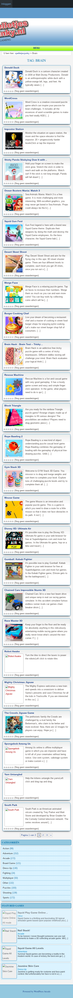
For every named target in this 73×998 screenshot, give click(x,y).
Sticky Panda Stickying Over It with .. (25, 159)
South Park (10, 805)
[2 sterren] (7, 91)
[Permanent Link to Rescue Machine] (14, 386)
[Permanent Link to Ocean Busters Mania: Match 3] (14, 202)
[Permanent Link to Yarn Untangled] (14, 786)
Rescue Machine (14, 375)
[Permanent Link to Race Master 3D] (14, 632)
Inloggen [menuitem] (6, 3)
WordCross (10, 98)
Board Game (9, 863)
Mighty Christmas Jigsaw (19, 682)
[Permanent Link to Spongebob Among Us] (14, 755)
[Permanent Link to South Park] (14, 816)
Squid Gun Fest (13, 221)
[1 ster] (5, 91)
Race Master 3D (13, 620)
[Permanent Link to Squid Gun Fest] (14, 233)
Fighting (7, 873)
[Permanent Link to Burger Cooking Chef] (14, 325)
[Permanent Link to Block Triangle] (14, 417)
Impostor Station (14, 129)
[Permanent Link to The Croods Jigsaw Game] (14, 724)
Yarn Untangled (13, 774)
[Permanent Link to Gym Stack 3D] (14, 478)
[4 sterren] (11, 91)
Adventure (8, 853)
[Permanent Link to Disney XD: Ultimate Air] (14, 540)
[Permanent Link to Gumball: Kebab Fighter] (14, 571)
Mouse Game (12, 497)
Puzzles (7, 888)
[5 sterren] (13, 91)
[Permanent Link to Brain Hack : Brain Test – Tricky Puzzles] (14, 356)
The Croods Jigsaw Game (19, 713)
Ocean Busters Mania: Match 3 (22, 190)
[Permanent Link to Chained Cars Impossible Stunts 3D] (14, 601)
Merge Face (11, 282)
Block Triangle (12, 405)
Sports (6, 897)
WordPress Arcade (42, 991)
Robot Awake (12, 651)
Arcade (6, 858)
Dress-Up (7, 868)
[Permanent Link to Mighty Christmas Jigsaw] (14, 694)
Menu (36, 48)
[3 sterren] (9, 91)
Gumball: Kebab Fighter (18, 559)
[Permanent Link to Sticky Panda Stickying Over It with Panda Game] (14, 171)
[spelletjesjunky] (37, 17)
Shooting (7, 892)
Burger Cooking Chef (16, 313)
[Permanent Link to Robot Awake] (14, 663)
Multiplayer (8, 878)
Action (6, 848)
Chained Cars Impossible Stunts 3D (24, 590)
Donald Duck (11, 67)
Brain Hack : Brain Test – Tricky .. (23, 344)
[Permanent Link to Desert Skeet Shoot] (14, 263)
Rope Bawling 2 (13, 436)
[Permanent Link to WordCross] (14, 110)
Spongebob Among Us (17, 743)
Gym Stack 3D (12, 467)
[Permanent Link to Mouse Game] (14, 509)
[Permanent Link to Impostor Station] (14, 140)
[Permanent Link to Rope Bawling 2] (14, 448)
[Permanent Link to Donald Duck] (14, 79)
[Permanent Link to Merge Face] (14, 294)
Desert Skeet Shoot (15, 252)
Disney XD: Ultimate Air (17, 528)
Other (5, 883)
